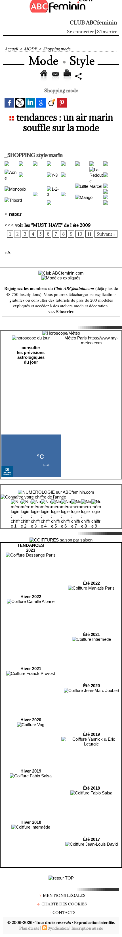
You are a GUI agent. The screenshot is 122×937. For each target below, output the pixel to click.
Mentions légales (63, 895)
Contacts (63, 912)
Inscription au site (87, 928)
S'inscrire (107, 31)
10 (79, 234)
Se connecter (80, 31)
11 (89, 234)
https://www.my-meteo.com (99, 340)
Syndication (58, 928)
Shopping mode (56, 49)
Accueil (11, 49)
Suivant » (105, 234)
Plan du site (29, 928)
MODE (30, 49)
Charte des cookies (64, 904)
